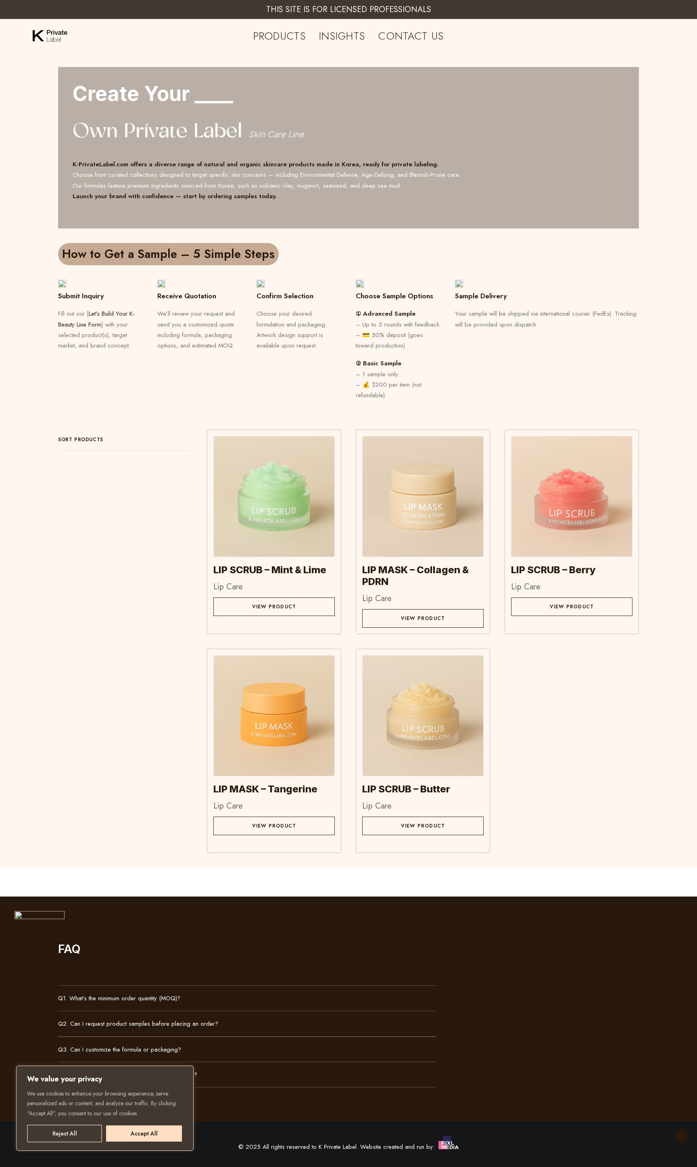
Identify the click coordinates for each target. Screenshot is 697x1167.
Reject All (64, 1133)
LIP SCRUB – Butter (406, 789)
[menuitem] (279, 36)
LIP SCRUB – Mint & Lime (269, 570)
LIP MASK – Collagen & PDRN (415, 575)
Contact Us (411, 36)
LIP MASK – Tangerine (265, 789)
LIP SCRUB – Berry (553, 570)
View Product (274, 606)
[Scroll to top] (681, 1135)
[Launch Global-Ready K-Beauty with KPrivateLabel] (41, 36)
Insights (342, 36)
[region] (105, 1108)
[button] (274, 496)
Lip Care (228, 587)
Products (279, 36)
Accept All (144, 1133)
